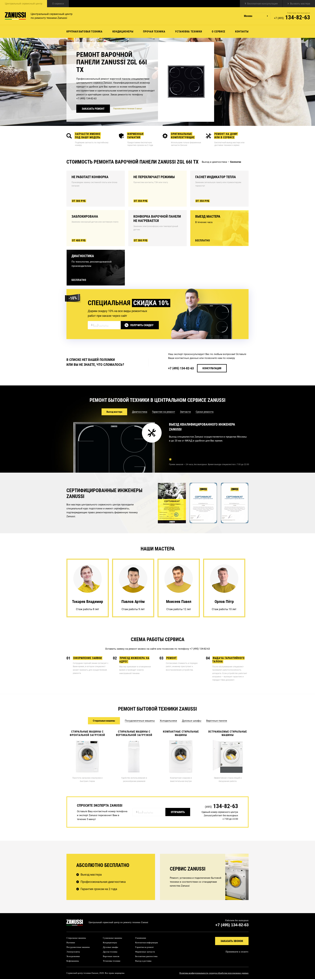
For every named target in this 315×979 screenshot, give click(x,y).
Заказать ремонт (93, 108)
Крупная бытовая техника (84, 31)
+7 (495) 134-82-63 (86, 98)
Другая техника (110, 951)
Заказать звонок (231, 941)
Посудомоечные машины (78, 947)
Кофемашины (72, 961)
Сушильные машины (112, 938)
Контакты (242, 31)
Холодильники (73, 956)
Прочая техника (154, 31)
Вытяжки (70, 942)
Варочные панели (111, 956)
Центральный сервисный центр (23, 3)
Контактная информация (146, 942)
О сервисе (58, 3)
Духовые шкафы (110, 947)
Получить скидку (141, 325)
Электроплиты (73, 951)
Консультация (211, 368)
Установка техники (188, 31)
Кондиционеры (122, 31)
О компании (140, 938)
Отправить (178, 812)
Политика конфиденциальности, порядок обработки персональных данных (214, 973)
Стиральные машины (76, 938)
